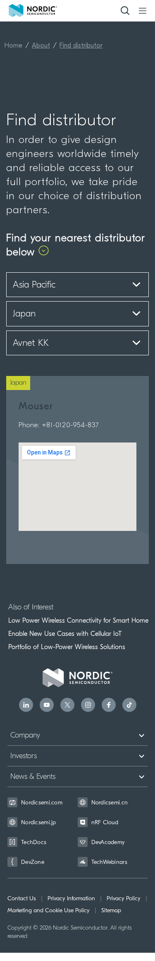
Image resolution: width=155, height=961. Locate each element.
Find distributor (81, 46)
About (41, 46)
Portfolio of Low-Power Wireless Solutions (66, 647)
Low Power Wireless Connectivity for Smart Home (78, 620)
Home (13, 46)
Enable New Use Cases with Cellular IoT (65, 633)
